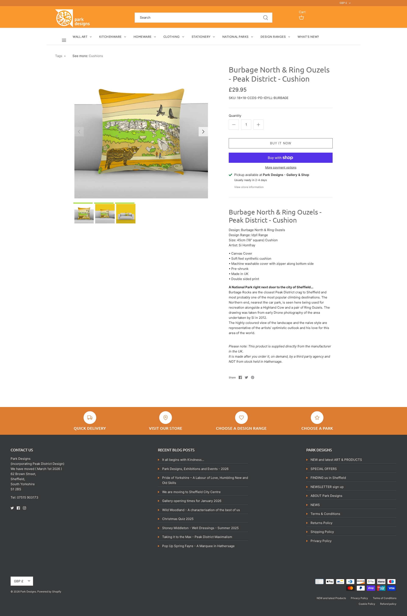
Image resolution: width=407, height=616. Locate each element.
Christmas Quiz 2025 (178, 519)
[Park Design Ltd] (73, 18)
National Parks (235, 37)
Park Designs (28, 591)
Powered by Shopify (49, 591)
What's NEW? (308, 37)
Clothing (171, 37)
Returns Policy (321, 523)
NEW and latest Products (331, 598)
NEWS (315, 505)
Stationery (201, 37)
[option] (141, 131)
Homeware (143, 37)
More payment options (280, 167)
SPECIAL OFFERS (324, 469)
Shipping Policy (322, 532)
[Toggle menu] (64, 40)
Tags (60, 56)
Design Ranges (273, 37)
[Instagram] (24, 508)
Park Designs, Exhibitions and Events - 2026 (195, 469)
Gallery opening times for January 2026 (191, 501)
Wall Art (80, 37)
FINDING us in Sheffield (328, 478)
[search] (203, 18)
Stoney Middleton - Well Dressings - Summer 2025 (200, 528)
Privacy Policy (321, 541)
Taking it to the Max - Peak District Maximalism (197, 537)
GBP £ (343, 2)
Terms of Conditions (384, 598)
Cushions (96, 56)
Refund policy (388, 603)
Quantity (235, 116)
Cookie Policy (367, 603)
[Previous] (79, 131)
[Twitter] (12, 508)
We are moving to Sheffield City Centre (191, 492)
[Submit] (265, 17)
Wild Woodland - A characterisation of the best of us (201, 510)
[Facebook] (18, 508)
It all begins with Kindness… (183, 460)
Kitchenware (110, 37)
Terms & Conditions (325, 514)
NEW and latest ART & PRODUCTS (336, 460)
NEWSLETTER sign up (327, 487)
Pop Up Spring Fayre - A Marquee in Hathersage (198, 546)
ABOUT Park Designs (326, 496)
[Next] (203, 131)
